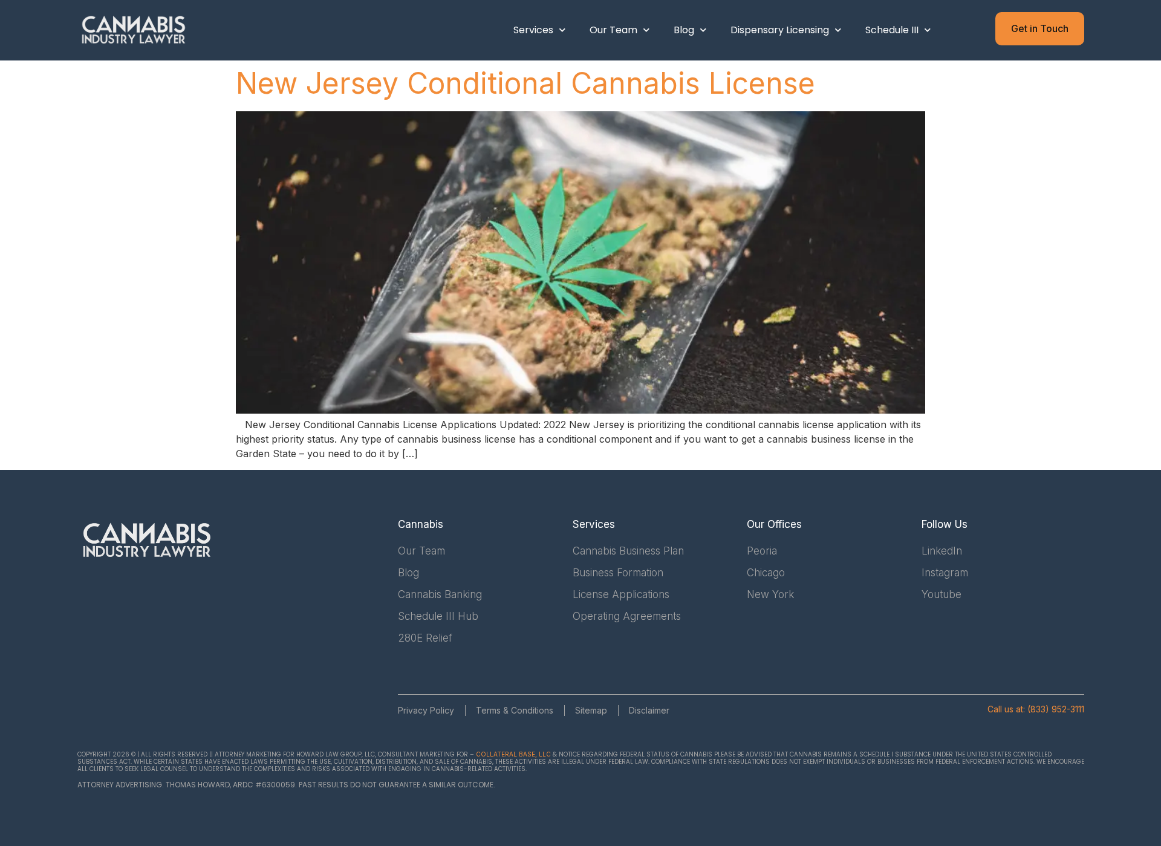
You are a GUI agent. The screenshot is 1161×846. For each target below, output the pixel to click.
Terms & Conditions (514, 710)
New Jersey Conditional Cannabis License (525, 83)
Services (533, 30)
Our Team (613, 30)
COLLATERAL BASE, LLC (513, 754)
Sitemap (591, 710)
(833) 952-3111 (1055, 709)
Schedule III (892, 30)
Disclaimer (649, 710)
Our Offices (774, 524)
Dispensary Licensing (779, 30)
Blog (684, 30)
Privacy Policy (426, 710)
